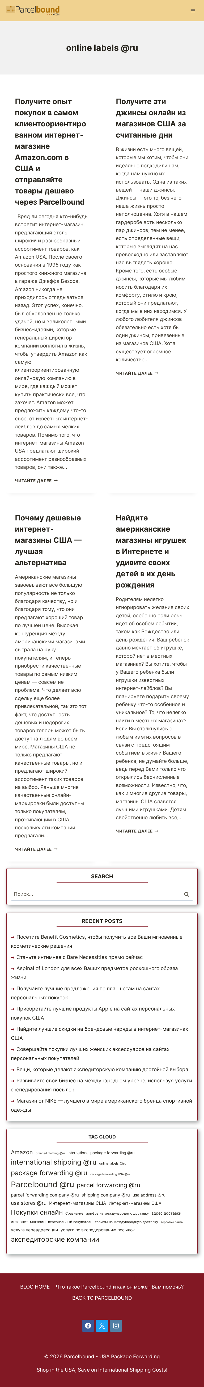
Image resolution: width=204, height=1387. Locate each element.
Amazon (22, 1152)
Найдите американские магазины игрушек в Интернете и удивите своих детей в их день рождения (151, 551)
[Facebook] (88, 1326)
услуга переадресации (34, 1229)
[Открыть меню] (193, 10)
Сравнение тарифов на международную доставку (107, 1213)
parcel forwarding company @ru (45, 1195)
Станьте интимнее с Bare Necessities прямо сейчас (79, 957)
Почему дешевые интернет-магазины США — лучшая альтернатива (48, 540)
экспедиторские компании (55, 1239)
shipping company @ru (106, 1195)
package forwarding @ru (49, 1173)
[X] (102, 1326)
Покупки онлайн (37, 1212)
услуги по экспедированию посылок (98, 1229)
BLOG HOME (35, 1287)
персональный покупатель (70, 1222)
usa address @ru (149, 1195)
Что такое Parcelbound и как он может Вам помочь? (120, 1287)
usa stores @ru (28, 1203)
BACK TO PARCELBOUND (102, 1298)
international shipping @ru (53, 1162)
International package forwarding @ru (100, 1152)
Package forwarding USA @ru (110, 1174)
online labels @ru (112, 1163)
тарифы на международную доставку (126, 1222)
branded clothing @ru (50, 1153)
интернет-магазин (28, 1221)
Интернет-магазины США (77, 1203)
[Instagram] (116, 1326)
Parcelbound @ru (42, 1184)
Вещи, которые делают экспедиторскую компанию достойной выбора (102, 1069)
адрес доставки (166, 1213)
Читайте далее (36, 480)
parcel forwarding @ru (108, 1185)
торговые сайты (172, 1222)
